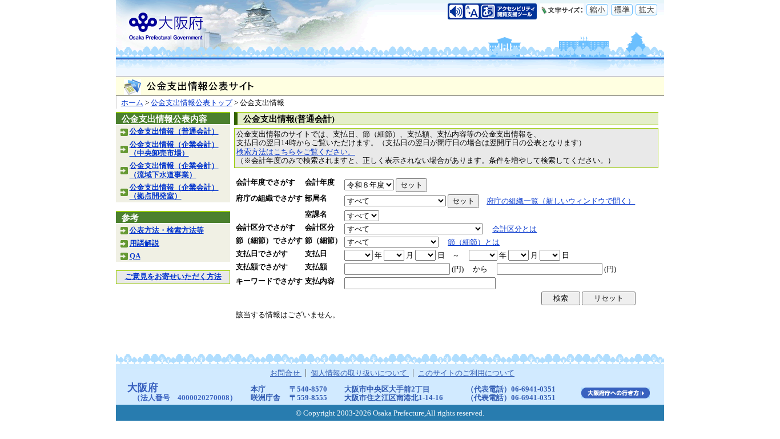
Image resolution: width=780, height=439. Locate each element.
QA (135, 256)
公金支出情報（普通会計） (174, 131)
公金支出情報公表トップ (191, 103)
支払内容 (320, 281)
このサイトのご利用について (466, 373)
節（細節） (323, 241)
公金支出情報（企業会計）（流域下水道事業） (174, 170)
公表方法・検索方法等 (167, 230)
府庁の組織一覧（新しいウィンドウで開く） (561, 201)
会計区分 (320, 228)
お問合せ (285, 373)
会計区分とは (514, 229)
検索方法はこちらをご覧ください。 (295, 152)
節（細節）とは (474, 242)
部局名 (316, 198)
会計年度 (320, 182)
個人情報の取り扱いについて (360, 373)
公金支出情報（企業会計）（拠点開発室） (174, 191)
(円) (458, 269)
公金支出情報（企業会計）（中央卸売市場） (174, 149)
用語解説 (144, 244)
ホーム (132, 103)
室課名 (316, 214)
